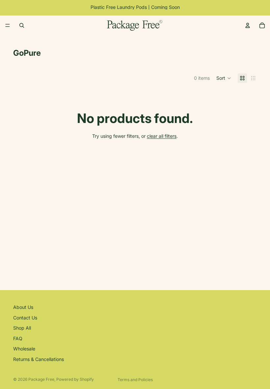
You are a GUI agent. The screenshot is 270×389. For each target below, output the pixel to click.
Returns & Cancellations (38, 359)
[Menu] (7, 25)
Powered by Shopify (75, 379)
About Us (23, 307)
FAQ (17, 338)
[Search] (21, 25)
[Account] (247, 25)
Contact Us (25, 317)
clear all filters (161, 136)
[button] (223, 78)
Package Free (41, 379)
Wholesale (24, 349)
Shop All (22, 328)
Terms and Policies (135, 379)
